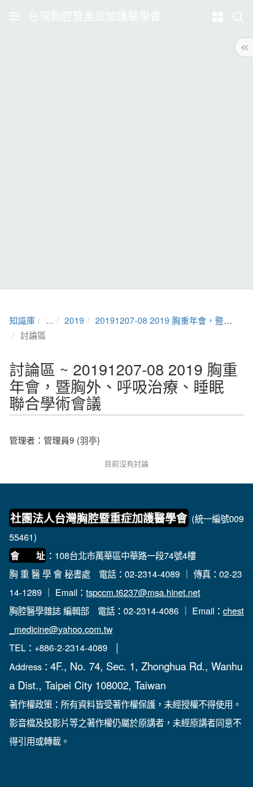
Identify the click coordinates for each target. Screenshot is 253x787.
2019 (74, 320)
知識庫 (22, 320)
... (49, 320)
